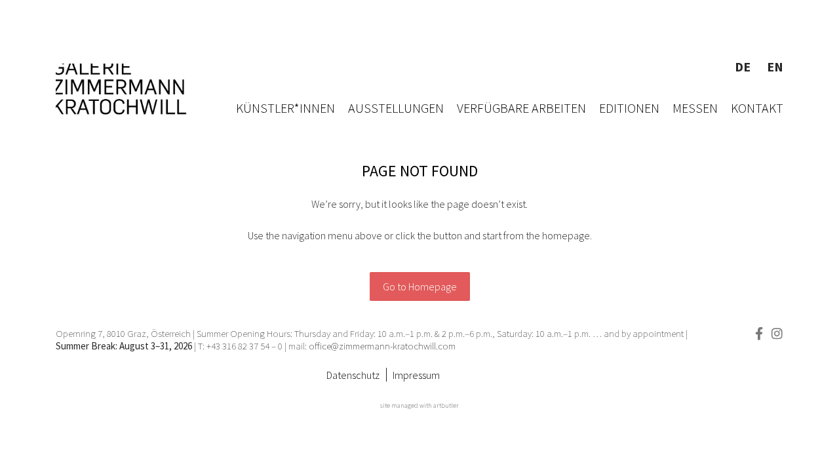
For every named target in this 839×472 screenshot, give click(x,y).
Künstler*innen (285, 108)
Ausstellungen (396, 108)
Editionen (629, 108)
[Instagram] (777, 333)
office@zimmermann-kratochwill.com (383, 346)
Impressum (416, 375)
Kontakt (757, 108)
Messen (695, 108)
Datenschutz (353, 375)
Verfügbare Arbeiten (521, 108)
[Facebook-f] (758, 333)
